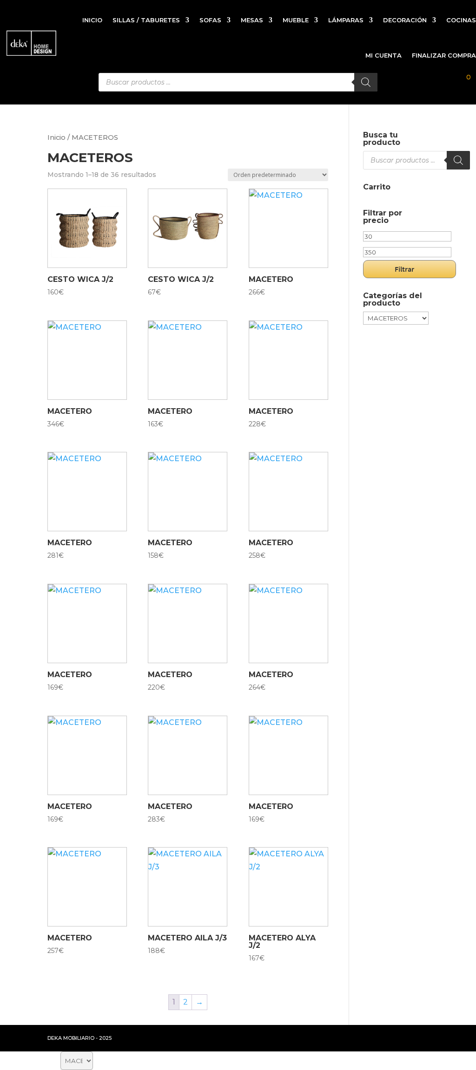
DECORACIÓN (405, 20)
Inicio (56, 137)
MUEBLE (296, 20)
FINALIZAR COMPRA (444, 55)
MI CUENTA (383, 55)
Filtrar (404, 269)
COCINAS (461, 20)
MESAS (252, 20)
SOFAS (210, 20)
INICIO (92, 20)
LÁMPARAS (346, 20)
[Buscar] (458, 160)
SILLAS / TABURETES (146, 20)
